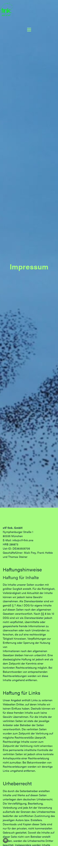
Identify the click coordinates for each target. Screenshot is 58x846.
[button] (5, 840)
